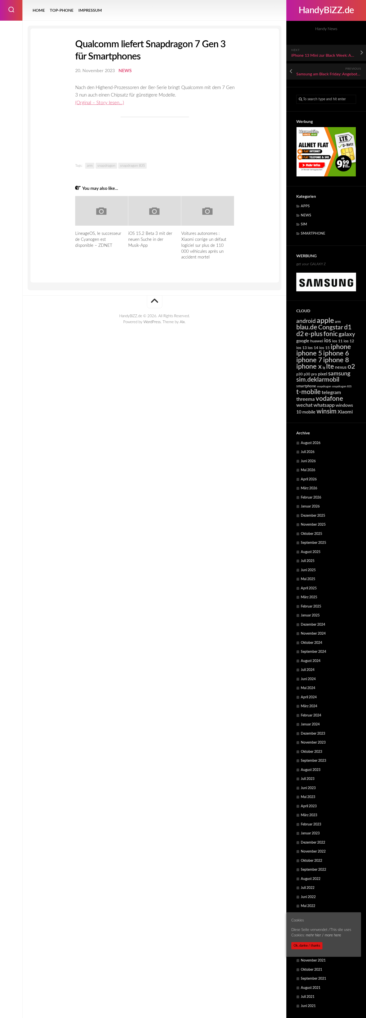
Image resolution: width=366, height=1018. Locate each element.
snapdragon (324, 386)
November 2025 (313, 524)
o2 (351, 366)
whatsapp (324, 405)
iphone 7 (309, 360)
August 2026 (310, 443)
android (306, 321)
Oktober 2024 (311, 643)
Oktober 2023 (311, 752)
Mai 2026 (308, 470)
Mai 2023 (308, 797)
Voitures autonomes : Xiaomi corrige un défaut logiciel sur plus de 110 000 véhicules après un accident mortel (203, 245)
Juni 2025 (308, 570)
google (302, 341)
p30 (299, 374)
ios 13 (301, 348)
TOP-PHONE (61, 10)
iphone (341, 347)
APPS (305, 206)
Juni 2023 (308, 788)
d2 (300, 334)
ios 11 (337, 341)
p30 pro (310, 374)
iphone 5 (309, 353)
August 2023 (310, 770)
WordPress (152, 322)
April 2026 (309, 479)
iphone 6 (336, 353)
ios (327, 340)
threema (305, 399)
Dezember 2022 (313, 842)
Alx (182, 322)
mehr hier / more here (323, 935)
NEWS (306, 215)
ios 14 (313, 348)
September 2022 (313, 869)
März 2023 (309, 815)
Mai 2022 (308, 906)
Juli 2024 (307, 670)
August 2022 (310, 879)
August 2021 (310, 988)
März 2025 (309, 597)
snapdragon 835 (342, 386)
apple (325, 320)
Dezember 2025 (313, 515)
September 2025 (313, 543)
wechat (304, 405)
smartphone (306, 386)
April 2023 (309, 806)
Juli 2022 (307, 888)
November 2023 (313, 742)
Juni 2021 (308, 1006)
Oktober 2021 (311, 969)
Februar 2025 (311, 606)
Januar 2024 (310, 724)
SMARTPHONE (313, 233)
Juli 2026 (307, 452)
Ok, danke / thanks (307, 945)
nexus (341, 367)
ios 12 (349, 341)
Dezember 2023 (313, 733)
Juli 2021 (307, 997)
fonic (330, 334)
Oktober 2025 (311, 534)
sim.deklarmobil (317, 380)
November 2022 (313, 851)
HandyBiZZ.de (326, 10)
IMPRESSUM (90, 10)
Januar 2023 (310, 833)
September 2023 (313, 761)
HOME (39, 10)
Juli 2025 (307, 561)
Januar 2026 (310, 506)
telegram (331, 392)
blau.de (306, 327)
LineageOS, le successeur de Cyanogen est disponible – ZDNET (98, 239)
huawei (316, 341)
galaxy (347, 334)
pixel (322, 374)
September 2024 (313, 652)
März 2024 (309, 706)
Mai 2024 (308, 688)
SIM (304, 224)
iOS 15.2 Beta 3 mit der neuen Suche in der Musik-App (150, 239)
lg (324, 367)
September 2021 (313, 978)
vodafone (329, 399)
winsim (326, 411)
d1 (348, 327)
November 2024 (313, 633)
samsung (339, 374)
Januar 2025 (310, 615)
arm (338, 322)
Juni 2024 (308, 679)
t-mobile (308, 392)
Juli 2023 (307, 779)
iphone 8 (336, 360)
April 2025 (309, 588)
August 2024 (310, 661)
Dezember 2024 (313, 624)
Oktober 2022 (311, 861)
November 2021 (313, 960)
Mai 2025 (308, 579)
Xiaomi (345, 411)
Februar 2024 (311, 715)
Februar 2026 (311, 497)
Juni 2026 (308, 461)
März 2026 (309, 488)
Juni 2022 (308, 897)
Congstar (330, 327)
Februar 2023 (311, 824)
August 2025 (310, 552)
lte (330, 366)
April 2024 (309, 697)
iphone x (309, 366)
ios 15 (324, 348)
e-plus (313, 334)
